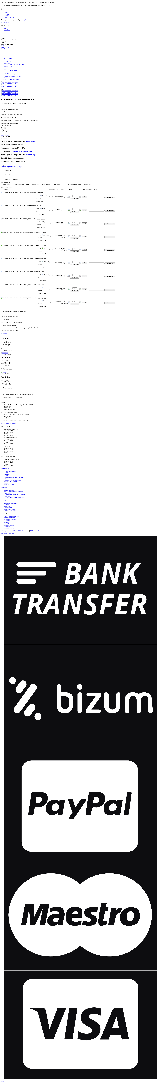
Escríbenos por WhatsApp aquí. (21, 151)
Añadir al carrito (109, 197)
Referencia (3, 335)
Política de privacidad (23, 531)
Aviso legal (4, 531)
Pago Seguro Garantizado (7, 533)
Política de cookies (35, 531)
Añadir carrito (75, 198)
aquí (24, 20)
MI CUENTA (4, 500)
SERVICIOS (4, 487)
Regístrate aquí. (30, 141)
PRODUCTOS (5, 468)
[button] (5, 135)
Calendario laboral (12, 531)
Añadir (84, 197)
